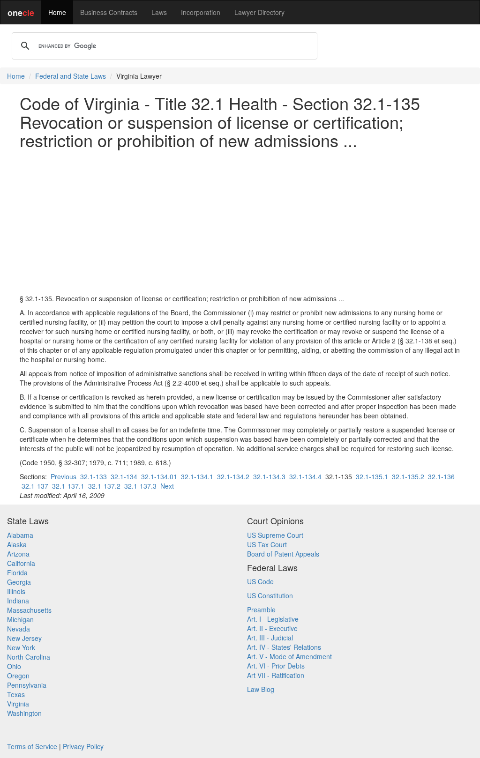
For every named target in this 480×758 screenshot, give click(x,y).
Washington (24, 713)
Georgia (19, 582)
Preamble (261, 609)
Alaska (17, 544)
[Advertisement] (240, 221)
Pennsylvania (26, 685)
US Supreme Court (275, 535)
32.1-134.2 (233, 476)
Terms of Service (32, 746)
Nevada (18, 628)
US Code (260, 581)
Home (57, 12)
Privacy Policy (83, 746)
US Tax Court (267, 544)
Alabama (20, 535)
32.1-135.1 (372, 476)
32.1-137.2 (104, 485)
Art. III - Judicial (270, 637)
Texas (16, 694)
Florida (17, 572)
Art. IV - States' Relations (284, 647)
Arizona (18, 553)
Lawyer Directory (259, 12)
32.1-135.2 (408, 476)
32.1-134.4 (305, 476)
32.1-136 (441, 476)
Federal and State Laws (70, 76)
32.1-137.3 (140, 485)
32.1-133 (93, 476)
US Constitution (270, 595)
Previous (63, 476)
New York (21, 647)
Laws (159, 12)
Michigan (20, 619)
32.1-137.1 (68, 485)
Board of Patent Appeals (283, 553)
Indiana (18, 600)
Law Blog (260, 689)
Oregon (18, 675)
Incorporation (200, 12)
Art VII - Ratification (275, 675)
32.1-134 (124, 476)
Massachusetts (29, 610)
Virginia (18, 703)
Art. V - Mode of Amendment (289, 656)
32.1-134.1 (197, 476)
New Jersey (24, 638)
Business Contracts (108, 12)
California (21, 563)
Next (167, 485)
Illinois (16, 591)
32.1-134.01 (159, 476)
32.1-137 (35, 485)
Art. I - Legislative (273, 619)
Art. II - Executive (272, 628)
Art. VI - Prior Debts (276, 665)
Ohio (14, 666)
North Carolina (28, 656)
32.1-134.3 (269, 476)
